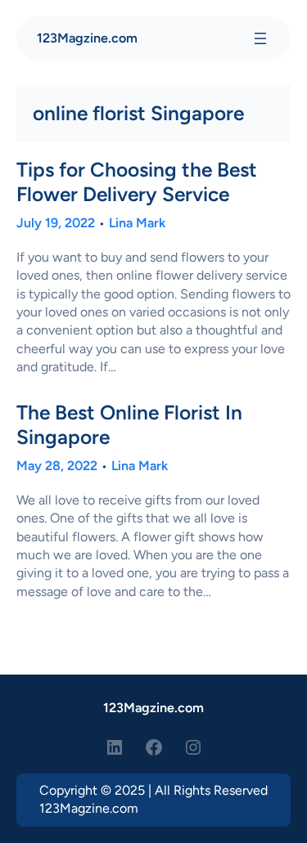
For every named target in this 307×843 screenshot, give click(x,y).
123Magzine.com (87, 38)
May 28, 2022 (56, 465)
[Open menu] (260, 38)
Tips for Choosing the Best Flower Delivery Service (136, 181)
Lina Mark (137, 223)
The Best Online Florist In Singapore (129, 424)
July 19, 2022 (55, 223)
